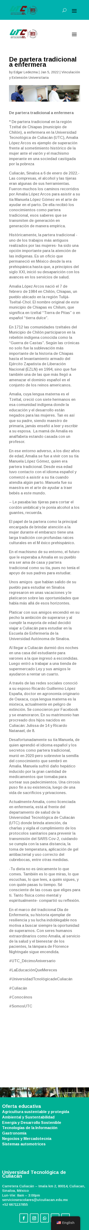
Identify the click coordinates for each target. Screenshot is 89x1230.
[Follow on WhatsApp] (44, 1217)
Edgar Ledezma (26, 72)
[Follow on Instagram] (34, 1217)
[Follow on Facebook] (23, 1217)
